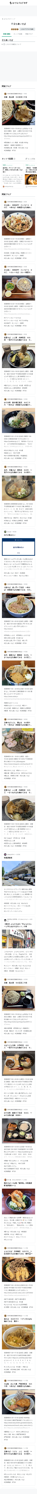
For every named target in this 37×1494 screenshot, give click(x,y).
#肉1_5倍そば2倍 (9, 638)
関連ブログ (29, 34)
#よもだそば (27, 965)
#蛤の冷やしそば (9, 770)
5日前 (25, 334)
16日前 (14, 531)
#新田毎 (6, 1234)
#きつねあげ (8, 838)
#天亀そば (7, 520)
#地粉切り (26, 1028)
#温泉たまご (8, 453)
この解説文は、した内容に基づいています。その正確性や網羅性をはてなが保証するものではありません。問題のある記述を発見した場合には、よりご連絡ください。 (11, 44)
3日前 (25, 266)
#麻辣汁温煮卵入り (16, 145)
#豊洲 (6, 711)
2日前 (25, 201)
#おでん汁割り (24, 576)
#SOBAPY (7, 255)
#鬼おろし (13, 1163)
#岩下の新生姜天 (20, 1299)
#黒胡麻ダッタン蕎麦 (11, 142)
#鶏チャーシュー (21, 770)
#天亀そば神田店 (17, 520)
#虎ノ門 (24, 640)
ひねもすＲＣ (11, 854)
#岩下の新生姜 (9, 1299)
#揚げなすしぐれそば (11, 385)
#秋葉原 (6, 903)
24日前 (26, 1109)
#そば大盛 (7, 708)
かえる (9, 531)
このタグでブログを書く (27, 29)
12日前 (25, 399)
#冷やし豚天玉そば (22, 1432)
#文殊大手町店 (9, 1098)
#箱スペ (24, 705)
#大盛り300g (14, 253)
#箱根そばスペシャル (11, 703)
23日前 (26, 1042)
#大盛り (18, 1367)
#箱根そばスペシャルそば (12, 705)
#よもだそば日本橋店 (20, 1304)
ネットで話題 (18, 34)
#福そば (25, 1367)
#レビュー (7, 965)
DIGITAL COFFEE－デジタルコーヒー (17, 919)
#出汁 (17, 573)
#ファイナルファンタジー (12, 908)
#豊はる (6, 776)
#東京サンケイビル (21, 1098)
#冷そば (6, 1163)
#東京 (6, 971)
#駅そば (6, 1231)
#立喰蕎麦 (7, 150)
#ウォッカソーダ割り (11, 576)
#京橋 (15, 148)
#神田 (22, 255)
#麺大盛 (6, 773)
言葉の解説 (6, 34)
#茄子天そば (8, 518)
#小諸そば (19, 638)
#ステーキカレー (9, 1237)
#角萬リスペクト (26, 253)
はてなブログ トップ (9, 19)
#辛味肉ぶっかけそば (23, 635)
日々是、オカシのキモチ (14, 1180)
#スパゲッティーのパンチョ (13, 911)
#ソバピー (15, 255)
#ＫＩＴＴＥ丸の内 (24, 906)
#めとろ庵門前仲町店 (19, 1434)
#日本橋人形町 (15, 1369)
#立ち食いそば (23, 148)
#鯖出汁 (11, 1031)
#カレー (27, 968)
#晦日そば (19, 1234)
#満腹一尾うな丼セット (11, 1161)
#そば (22, 968)
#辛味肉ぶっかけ (9, 635)
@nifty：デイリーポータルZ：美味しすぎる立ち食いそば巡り (12, 170)
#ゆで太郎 (16, 453)
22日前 (18, 854)
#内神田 (24, 388)
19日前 (25, 787)
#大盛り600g (23, 142)
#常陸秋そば (17, 1028)
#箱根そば (15, 708)
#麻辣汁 (6, 145)
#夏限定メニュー (9, 1432)
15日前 (25, 467)
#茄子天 (16, 518)
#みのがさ (24, 903)
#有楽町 (11, 971)
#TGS (14, 150)
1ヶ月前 (24, 1180)
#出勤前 (22, 573)
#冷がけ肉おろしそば (11, 450)
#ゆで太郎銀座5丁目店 (11, 1168)
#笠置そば (27, 385)
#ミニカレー (14, 1096)
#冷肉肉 (6, 253)
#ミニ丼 (6, 1096)
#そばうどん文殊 (25, 1096)
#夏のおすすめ (15, 773)
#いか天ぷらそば (9, 1367)
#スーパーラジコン (10, 906)
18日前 (25, 719)
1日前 (25, 93)
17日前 (25, 651)
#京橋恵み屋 (8, 148)
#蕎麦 (17, 968)
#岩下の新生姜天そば (11, 1302)
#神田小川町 (14, 776)
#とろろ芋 (19, 1031)
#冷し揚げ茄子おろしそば (23, 1093)
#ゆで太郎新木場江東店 (11, 455)
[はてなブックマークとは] (14, 159)
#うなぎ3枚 (24, 1161)
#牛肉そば (16, 838)
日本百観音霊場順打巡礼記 (14, 93)
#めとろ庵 (7, 1434)
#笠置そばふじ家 (9, 840)
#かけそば (23, 518)
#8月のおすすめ (26, 773)
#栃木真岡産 (8, 1028)
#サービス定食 (9, 1093)
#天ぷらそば (8, 1239)
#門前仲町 (7, 1437)
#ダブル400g (23, 320)
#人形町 (6, 1369)
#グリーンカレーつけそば (12, 318)
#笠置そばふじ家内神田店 (12, 388)
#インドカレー (9, 968)
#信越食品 (24, 455)
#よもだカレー (20, 971)
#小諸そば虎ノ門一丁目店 (12, 640)
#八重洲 (6, 1307)
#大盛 (21, 385)
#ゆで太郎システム (10, 1166)
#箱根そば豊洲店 (25, 708)
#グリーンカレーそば (11, 320)
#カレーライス (21, 1237)
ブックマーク (7, 165)
